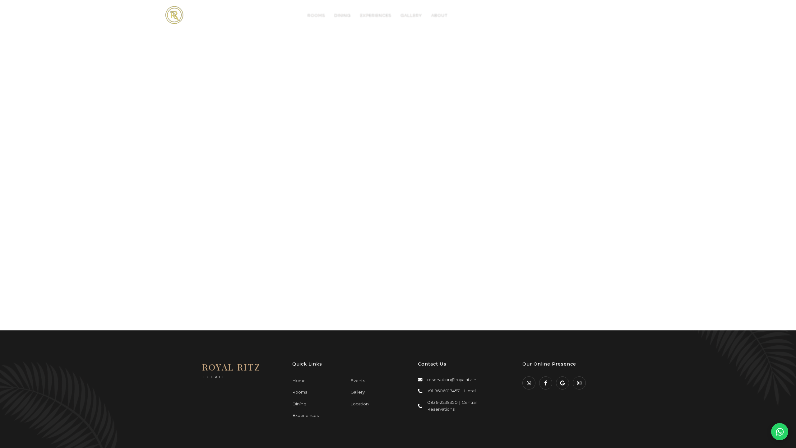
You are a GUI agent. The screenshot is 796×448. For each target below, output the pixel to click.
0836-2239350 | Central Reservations (452, 406)
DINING (342, 14)
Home (299, 380)
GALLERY (411, 14)
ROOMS (316, 14)
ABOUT (439, 14)
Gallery (357, 392)
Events (357, 380)
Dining (299, 403)
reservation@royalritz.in (451, 379)
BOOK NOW (591, 15)
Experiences (305, 415)
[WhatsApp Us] (779, 431)
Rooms (299, 392)
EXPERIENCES (375, 14)
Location (359, 403)
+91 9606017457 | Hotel (451, 390)
